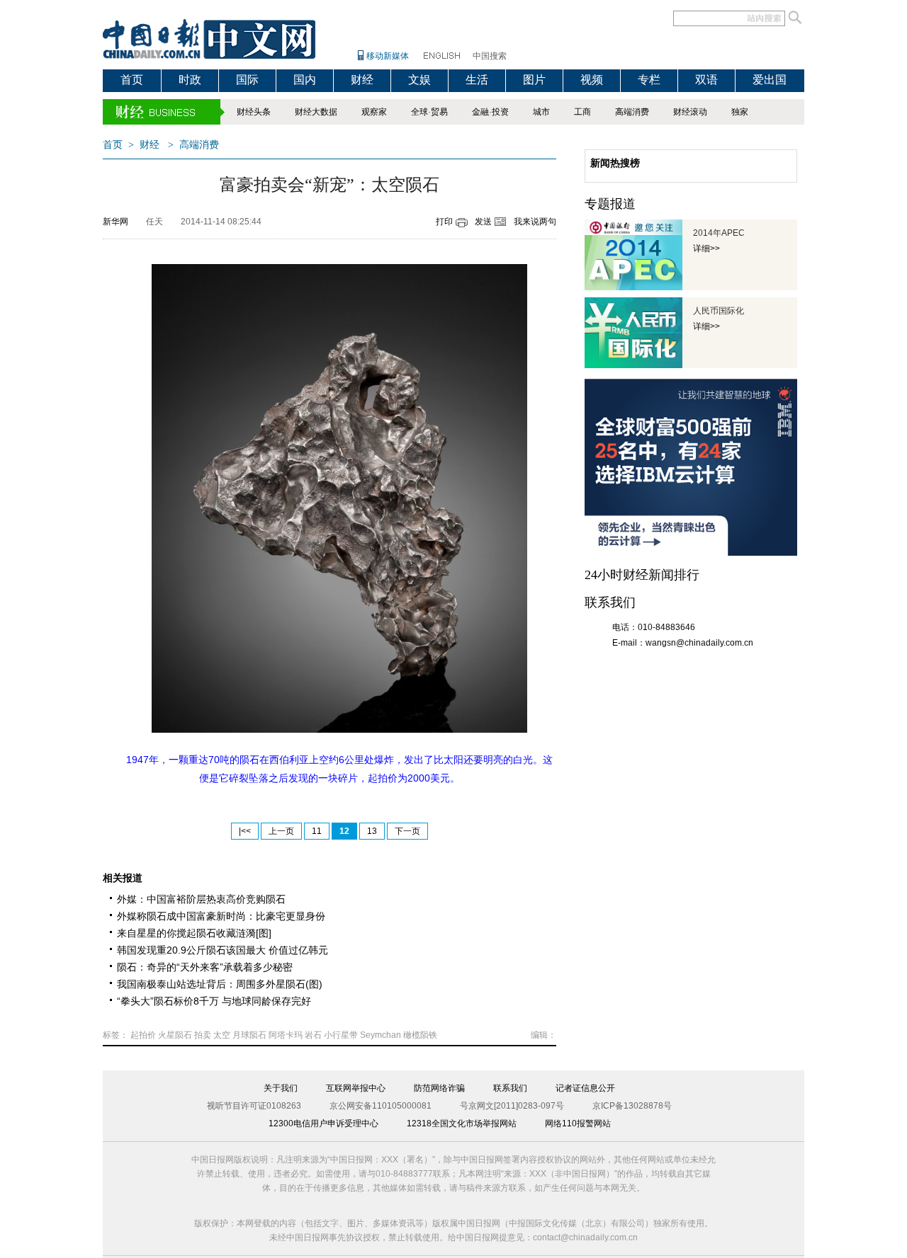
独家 (739, 112)
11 (317, 831)
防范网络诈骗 (439, 1088)
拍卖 (202, 1035)
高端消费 (632, 112)
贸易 (439, 112)
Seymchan (380, 1035)
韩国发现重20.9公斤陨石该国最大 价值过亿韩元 (222, 950)
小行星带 (341, 1035)
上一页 (281, 831)
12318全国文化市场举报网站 (462, 1123)
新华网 (115, 222)
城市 (541, 112)
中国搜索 (490, 56)
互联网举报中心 (355, 1088)
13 (372, 831)
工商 (582, 112)
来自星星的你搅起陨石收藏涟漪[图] (194, 933)
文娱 (419, 80)
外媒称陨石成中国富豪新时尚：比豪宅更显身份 (221, 916)
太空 (221, 1035)
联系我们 (510, 1088)
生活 (477, 80)
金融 (480, 112)
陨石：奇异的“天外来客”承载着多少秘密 (205, 967)
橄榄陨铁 (420, 1035)
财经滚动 (690, 112)
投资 (500, 112)
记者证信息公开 (585, 1088)
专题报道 (610, 204)
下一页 (407, 831)
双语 (706, 80)
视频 (591, 80)
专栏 (649, 80)
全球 (419, 112)
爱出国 (770, 80)
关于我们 (281, 1088)
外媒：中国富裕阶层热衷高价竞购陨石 (201, 899)
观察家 (374, 112)
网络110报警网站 (578, 1123)
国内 (304, 80)
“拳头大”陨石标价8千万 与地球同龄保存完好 (214, 1001)
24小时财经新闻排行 (642, 575)
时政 (190, 80)
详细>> (706, 248)
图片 (534, 80)
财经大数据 (316, 112)
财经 (362, 80)
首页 (131, 80)
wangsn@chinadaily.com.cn (699, 643)
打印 (444, 222)
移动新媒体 (387, 56)
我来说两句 (535, 222)
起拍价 (143, 1035)
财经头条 (254, 112)
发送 (483, 222)
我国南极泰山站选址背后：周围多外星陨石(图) (219, 984)
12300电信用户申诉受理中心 (323, 1123)
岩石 (313, 1035)
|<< (245, 831)
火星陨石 (175, 1035)
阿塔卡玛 (286, 1035)
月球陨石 (249, 1035)
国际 (247, 80)
